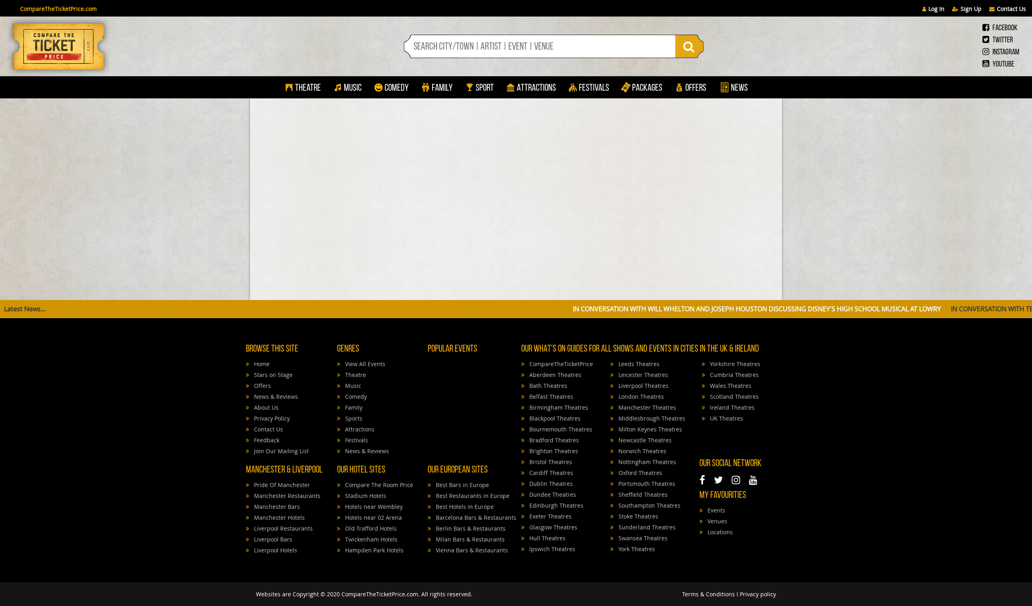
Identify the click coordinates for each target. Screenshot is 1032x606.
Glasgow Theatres (552, 527)
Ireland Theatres (731, 407)
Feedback (265, 440)
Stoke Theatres (637, 516)
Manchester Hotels (278, 517)
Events (715, 510)
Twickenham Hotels (370, 539)
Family (442, 88)
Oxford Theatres (639, 473)
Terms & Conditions (708, 594)
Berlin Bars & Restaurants (470, 528)
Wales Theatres (729, 385)
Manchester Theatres (646, 407)
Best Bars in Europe (461, 485)
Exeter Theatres (550, 516)
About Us (265, 407)
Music (353, 88)
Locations (719, 532)
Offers (695, 88)
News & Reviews (275, 396)
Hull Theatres (547, 538)
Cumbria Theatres (733, 375)
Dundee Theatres (552, 494)
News (738, 88)
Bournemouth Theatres (560, 429)
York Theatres (636, 549)
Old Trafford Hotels (370, 528)
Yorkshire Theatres (734, 364)
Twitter (1002, 40)
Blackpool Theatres (554, 418)
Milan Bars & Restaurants (469, 539)
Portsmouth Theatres (646, 483)
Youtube (1002, 64)
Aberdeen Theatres (554, 375)
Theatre (308, 88)
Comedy (397, 88)
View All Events (364, 364)
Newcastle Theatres (644, 440)
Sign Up (971, 8)
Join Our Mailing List (280, 451)
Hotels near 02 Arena (372, 517)
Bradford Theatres (553, 440)
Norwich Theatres (641, 451)
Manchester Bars (276, 506)
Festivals (594, 88)
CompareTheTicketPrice (560, 364)
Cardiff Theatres (550, 473)
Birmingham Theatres (558, 407)
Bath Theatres (547, 385)
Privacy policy (758, 594)
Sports (352, 418)
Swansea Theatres (642, 538)
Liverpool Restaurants (282, 528)
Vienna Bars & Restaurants (471, 550)
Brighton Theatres (553, 451)
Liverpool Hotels (274, 550)
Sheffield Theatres (642, 494)
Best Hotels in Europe (464, 506)
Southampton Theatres (648, 505)
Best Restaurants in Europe (472, 496)
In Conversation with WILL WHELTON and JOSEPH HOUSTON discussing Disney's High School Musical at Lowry (659, 308)
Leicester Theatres (642, 375)
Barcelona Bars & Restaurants (475, 517)
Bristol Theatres (550, 462)
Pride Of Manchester (281, 485)
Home (261, 364)
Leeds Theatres (638, 364)
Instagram (1005, 52)
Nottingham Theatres (646, 462)
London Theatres (640, 396)
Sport (484, 88)
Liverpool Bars (272, 539)
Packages (647, 88)
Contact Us (1011, 8)
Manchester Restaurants (286, 496)
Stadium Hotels (364, 496)
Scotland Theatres (733, 396)
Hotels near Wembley (373, 506)
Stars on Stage (272, 375)
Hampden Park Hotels (373, 550)
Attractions (536, 88)
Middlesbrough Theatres (651, 418)
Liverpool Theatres (642, 385)
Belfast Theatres (550, 396)
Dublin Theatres (550, 483)
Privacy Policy (271, 418)
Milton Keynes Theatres (649, 429)
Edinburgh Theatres (555, 505)
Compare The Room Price (378, 485)
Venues (716, 521)
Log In (936, 8)
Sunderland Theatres (646, 527)
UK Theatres (725, 418)
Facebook (1004, 28)
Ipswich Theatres (551, 549)
